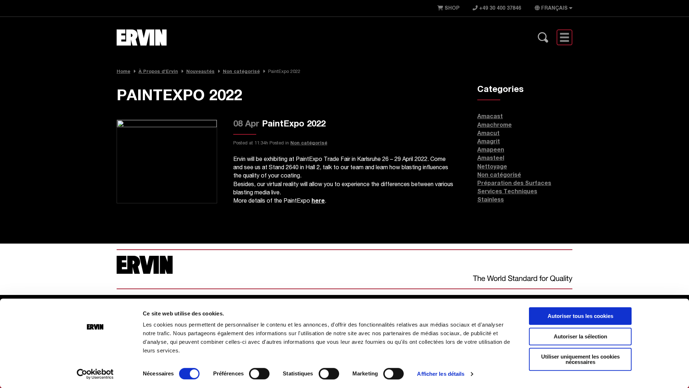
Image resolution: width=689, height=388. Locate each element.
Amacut (488, 134)
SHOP (451, 8)
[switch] (259, 373)
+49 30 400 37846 (499, 8)
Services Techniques (507, 192)
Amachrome (494, 126)
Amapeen (490, 150)
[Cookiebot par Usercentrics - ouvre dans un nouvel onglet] (95, 374)
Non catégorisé (308, 143)
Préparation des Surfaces (514, 184)
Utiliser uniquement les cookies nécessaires (580, 359)
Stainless (490, 200)
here (318, 201)
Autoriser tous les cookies (580, 316)
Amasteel (490, 159)
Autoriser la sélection (580, 336)
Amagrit (488, 142)
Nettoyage (492, 167)
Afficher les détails (440, 374)
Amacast (490, 117)
